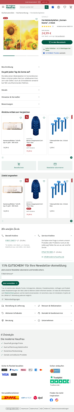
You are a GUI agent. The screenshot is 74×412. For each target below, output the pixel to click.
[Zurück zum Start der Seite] (72, 398)
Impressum (25, 408)
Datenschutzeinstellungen (60, 408)
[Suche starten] (47, 7)
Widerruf (47, 408)
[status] (31, 7)
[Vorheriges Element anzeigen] (3, 157)
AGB (41, 408)
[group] (21, 35)
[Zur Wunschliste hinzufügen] (36, 19)
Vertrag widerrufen (12, 408)
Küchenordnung (22, 13)
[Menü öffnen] (3, 7)
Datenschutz (9, 293)
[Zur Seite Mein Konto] (58, 7)
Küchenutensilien (8, 13)
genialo (45, 17)
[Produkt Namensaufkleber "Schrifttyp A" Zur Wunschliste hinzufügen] (21, 118)
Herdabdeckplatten (37, 13)
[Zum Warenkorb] (70, 7)
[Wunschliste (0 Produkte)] (64, 7)
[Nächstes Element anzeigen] (71, 157)
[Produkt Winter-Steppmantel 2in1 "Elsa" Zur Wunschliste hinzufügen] (44, 118)
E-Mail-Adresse (7, 274)
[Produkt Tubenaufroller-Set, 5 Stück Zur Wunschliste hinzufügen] (67, 118)
